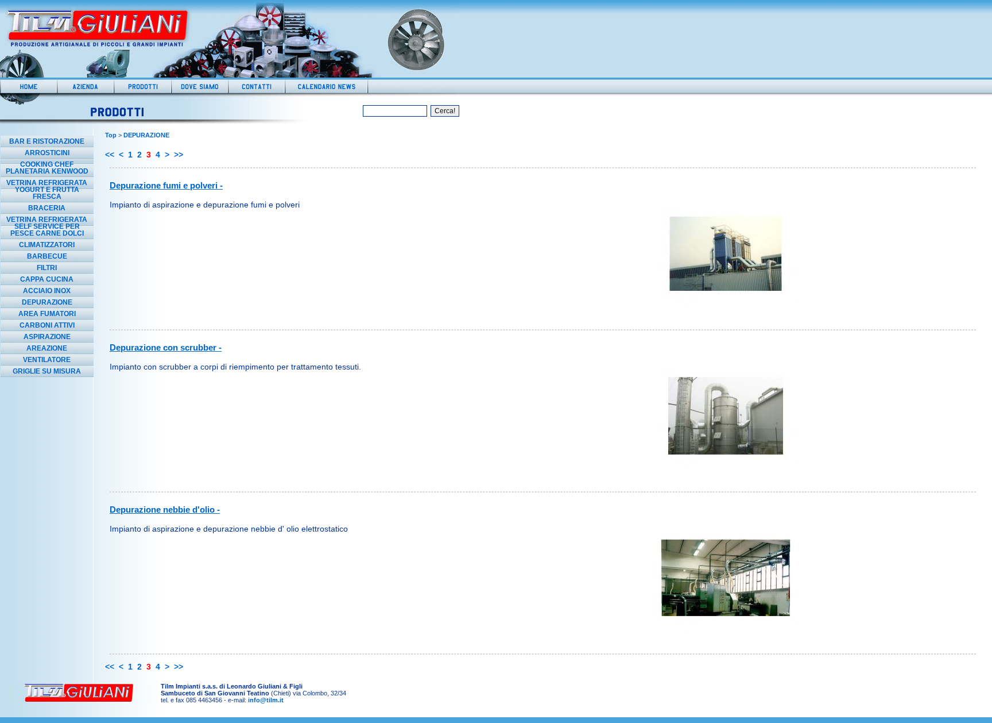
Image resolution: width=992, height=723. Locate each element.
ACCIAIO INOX (47, 291)
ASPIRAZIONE (47, 337)
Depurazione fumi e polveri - (166, 185)
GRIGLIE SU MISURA (47, 371)
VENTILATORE (47, 360)
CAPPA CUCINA (46, 279)
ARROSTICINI (47, 153)
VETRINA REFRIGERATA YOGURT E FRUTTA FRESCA (46, 190)
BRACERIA (46, 208)
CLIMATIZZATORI (47, 245)
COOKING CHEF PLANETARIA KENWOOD (47, 167)
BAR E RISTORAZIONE (46, 141)
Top (111, 135)
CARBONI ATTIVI (47, 325)
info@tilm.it (266, 700)
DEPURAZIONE (47, 302)
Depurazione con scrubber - (166, 347)
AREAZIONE (46, 348)
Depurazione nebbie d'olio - (165, 509)
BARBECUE (47, 256)
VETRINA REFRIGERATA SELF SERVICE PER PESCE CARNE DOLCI (46, 226)
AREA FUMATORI (47, 314)
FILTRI (47, 268)
